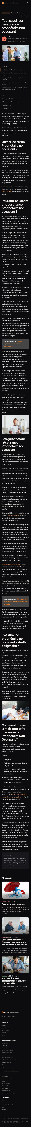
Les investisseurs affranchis (10, 1121)
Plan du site (24, 1121)
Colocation (4, 1045)
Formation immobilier (7, 1052)
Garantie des (6, 564)
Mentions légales (9, 1122)
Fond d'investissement (7, 1105)
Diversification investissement (10, 1071)
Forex (3, 1107)
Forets (3, 1081)
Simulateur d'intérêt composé (10, 99)
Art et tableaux (5, 1074)
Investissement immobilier (9, 1040)
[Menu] (27, 3)
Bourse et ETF (5, 1097)
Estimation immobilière (7, 1048)
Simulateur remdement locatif (10, 102)
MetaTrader (4, 1109)
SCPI (3, 1064)
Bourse (3, 1100)
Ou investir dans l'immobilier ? (9, 1059)
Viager (3, 1067)
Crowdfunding (5, 1076)
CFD (3, 1102)
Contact (18, 1122)
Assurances (6, 13)
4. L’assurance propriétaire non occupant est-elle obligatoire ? (14, 83)
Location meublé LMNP (7, 1057)
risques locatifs (6, 192)
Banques (4, 1028)
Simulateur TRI (7, 105)
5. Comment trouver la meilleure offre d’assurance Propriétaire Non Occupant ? (14, 88)
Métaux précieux (6, 1083)
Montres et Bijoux (6, 1086)
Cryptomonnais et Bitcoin (8, 1078)
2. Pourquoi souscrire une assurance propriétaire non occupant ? (15, 73)
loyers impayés (15, 564)
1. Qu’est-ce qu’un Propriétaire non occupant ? (13, 70)
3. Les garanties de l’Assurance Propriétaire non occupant (14, 78)
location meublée (13, 515)
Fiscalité (4, 1032)
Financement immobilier (7, 1050)
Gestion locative (6, 1055)
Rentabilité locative (6, 1062)
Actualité (4, 1025)
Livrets (3, 1035)
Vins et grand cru (6, 1090)
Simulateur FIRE (7, 108)
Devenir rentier (5, 1030)
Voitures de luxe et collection (9, 1093)
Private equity (5, 1088)
